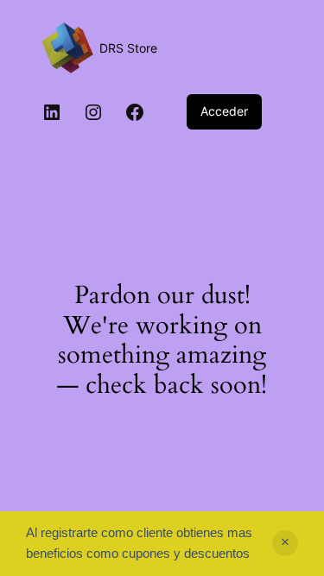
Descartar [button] (285, 543)
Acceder (224, 111)
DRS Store (128, 48)
